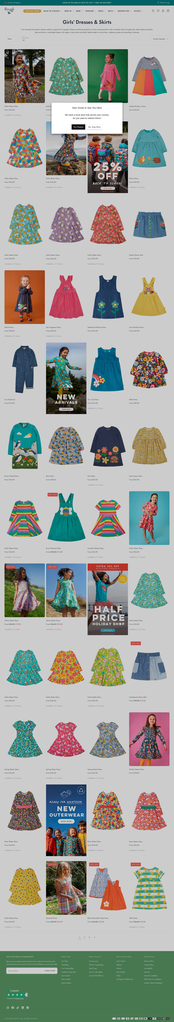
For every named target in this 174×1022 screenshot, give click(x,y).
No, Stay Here (94, 127)
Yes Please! (78, 127)
